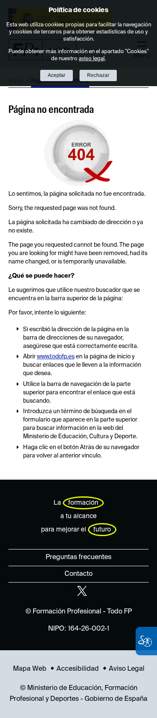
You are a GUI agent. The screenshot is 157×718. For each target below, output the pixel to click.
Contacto (78, 574)
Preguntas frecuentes (78, 557)
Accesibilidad (78, 669)
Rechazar (98, 75)
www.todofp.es (56, 357)
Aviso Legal (126, 669)
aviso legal (92, 58)
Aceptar (56, 75)
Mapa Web (29, 669)
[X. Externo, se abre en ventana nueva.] (82, 591)
